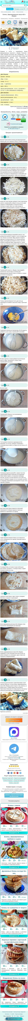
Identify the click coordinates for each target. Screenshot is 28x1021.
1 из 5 (10, 766)
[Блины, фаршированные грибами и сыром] (14, 849)
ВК (12, 1016)
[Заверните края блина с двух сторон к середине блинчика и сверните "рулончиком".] (14, 608)
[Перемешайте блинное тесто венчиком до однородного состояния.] (14, 426)
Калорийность (17, 18)
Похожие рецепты (4, 18)
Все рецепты (10, 9)
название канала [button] (13, 758)
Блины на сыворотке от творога (14, 908)
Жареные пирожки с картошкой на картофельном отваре (14, 941)
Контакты (7, 1014)
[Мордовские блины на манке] (14, 988)
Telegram (22, 1016)
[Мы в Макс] (14, 732)
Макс (18, 1016)
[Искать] (25, 5)
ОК (15, 1016)
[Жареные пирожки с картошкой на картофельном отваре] (14, 954)
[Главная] (9, 2)
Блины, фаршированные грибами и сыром (14, 837)
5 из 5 (18, 766)
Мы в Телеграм (14, 755)
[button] (20, 24)
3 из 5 (14, 766)
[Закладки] (24, 1)
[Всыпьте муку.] (14, 399)
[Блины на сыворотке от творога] (14, 918)
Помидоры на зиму (19, 9)
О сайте (12, 1014)
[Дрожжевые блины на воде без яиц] (14, 885)
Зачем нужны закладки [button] (14, 723)
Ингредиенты (11, 18)
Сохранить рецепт (15, 1018)
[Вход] (27, 1)
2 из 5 (12, 766)
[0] (16, 24)
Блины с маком (14, 805)
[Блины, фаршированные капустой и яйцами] (14, 37)
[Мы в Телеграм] (14, 748)
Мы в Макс (14, 738)
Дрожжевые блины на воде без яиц (14, 872)
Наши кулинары (19, 1014)
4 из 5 (16, 766)
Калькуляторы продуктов (19, 1011)
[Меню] (1, 2)
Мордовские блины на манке (14, 978)
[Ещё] (26, 9)
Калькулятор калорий (7, 1011)
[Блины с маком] (14, 815)
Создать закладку (15, 720)
